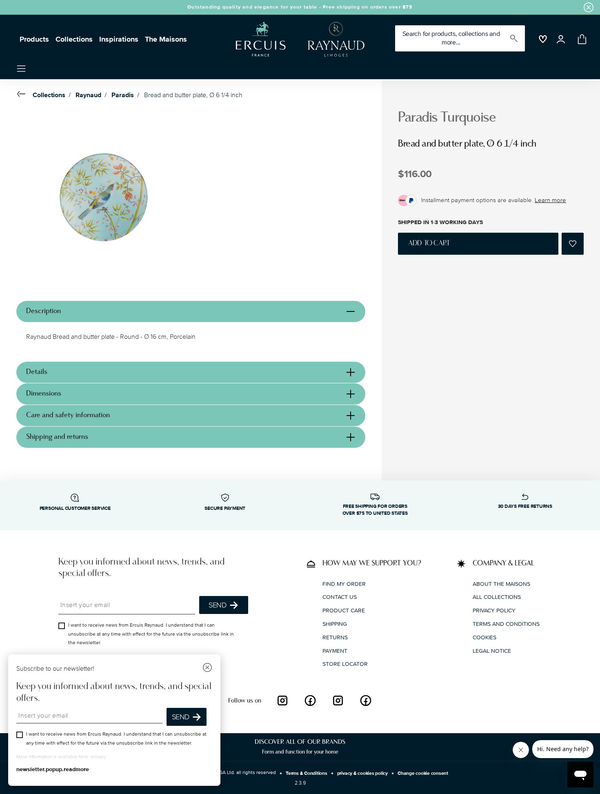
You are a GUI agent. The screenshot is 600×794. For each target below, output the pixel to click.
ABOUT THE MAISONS (501, 583)
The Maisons (166, 39)
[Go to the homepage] (297, 39)
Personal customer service (75, 508)
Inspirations (118, 39)
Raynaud (88, 95)
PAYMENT (334, 650)
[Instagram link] (282, 700)
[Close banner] (588, 7)
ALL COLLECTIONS (497, 597)
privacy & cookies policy (362, 773)
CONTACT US (339, 597)
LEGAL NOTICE (492, 650)
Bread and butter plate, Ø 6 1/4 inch (193, 95)
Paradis (122, 95)
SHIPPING (334, 623)
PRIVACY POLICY (494, 610)
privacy (98, 757)
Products (34, 39)
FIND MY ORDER (344, 583)
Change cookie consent (423, 773)
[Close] (207, 668)
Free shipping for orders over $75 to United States (375, 509)
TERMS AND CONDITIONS (506, 623)
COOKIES (484, 637)
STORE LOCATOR (345, 664)
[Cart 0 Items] (580, 39)
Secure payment (224, 508)
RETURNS (335, 637)
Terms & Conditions (306, 773)
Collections (74, 39)
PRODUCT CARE (343, 610)
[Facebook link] (310, 700)
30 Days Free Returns (525, 506)
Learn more (550, 200)
